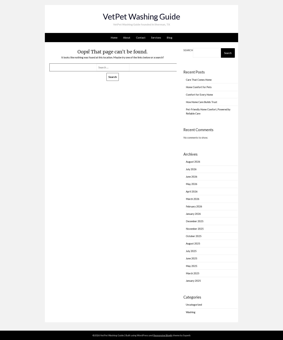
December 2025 (194, 221)
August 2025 (193, 243)
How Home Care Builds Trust (201, 101)
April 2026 (192, 191)
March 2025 (192, 273)
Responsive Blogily (162, 335)
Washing (190, 312)
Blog (169, 37)
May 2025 (191, 265)
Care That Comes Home (199, 79)
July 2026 (191, 169)
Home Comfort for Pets (199, 87)
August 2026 (193, 161)
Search (188, 50)
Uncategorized (194, 304)
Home (114, 37)
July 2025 (191, 251)
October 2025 (193, 236)
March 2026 (192, 198)
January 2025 (193, 280)
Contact (141, 37)
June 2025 (191, 258)
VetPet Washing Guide (141, 16)
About (126, 37)
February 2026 (194, 206)
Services (156, 37)
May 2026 (191, 183)
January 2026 (193, 213)
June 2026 (191, 176)
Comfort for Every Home (199, 94)
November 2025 (195, 228)
